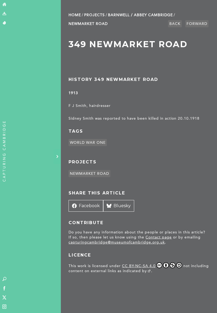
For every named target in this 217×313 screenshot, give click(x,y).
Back (174, 23)
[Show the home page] (4, 4)
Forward (197, 23)
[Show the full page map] (4, 14)
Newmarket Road (88, 23)
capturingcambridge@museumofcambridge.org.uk (117, 242)
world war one (88, 142)
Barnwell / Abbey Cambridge (140, 15)
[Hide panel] (57, 156)
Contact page (159, 237)
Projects (94, 15)
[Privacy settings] (4, 23)
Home (75, 15)
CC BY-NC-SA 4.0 (139, 266)
